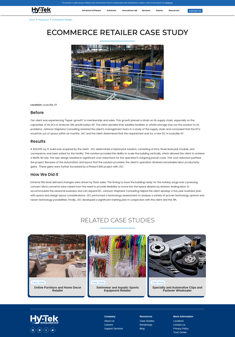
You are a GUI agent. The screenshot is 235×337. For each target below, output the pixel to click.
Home (32, 20)
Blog (142, 328)
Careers (108, 324)
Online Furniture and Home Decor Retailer (57, 289)
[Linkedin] (32, 330)
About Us (109, 321)
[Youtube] (52, 330)
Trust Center (180, 332)
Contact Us (179, 324)
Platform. (169, 3)
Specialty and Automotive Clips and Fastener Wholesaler (177, 289)
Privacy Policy (180, 328)
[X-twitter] (46, 330)
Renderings (146, 324)
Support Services (113, 328)
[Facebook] (39, 330)
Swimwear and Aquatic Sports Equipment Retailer (117, 289)
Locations (178, 321)
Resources (43, 20)
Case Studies (147, 321)
